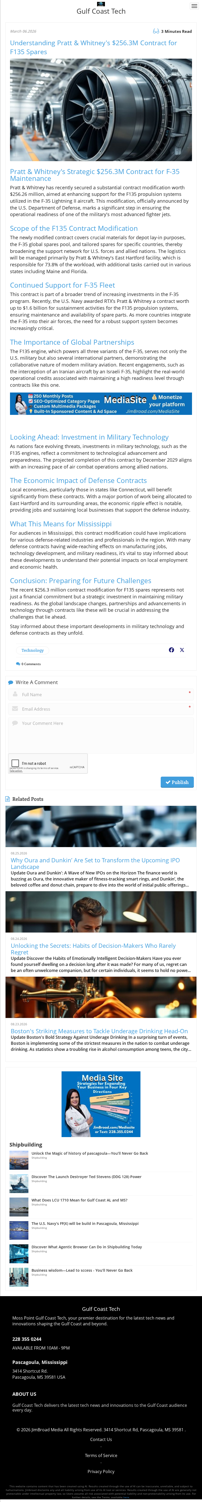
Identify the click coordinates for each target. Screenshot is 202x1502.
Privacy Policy (101, 1471)
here (126, 1497)
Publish (180, 782)
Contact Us (101, 1439)
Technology (33, 650)
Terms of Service (101, 1455)
